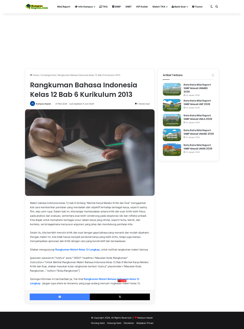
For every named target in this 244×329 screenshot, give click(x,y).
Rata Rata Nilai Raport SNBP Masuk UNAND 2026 (199, 132)
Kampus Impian (43, 104)
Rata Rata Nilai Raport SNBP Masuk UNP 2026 (197, 102)
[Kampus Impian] (37, 6)
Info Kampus (85, 6)
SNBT (128, 6)
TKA (105, 6)
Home (35, 75)
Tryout (198, 6)
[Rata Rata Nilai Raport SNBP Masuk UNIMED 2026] (172, 89)
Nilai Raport (63, 6)
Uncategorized (48, 75)
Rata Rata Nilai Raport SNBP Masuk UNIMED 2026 (197, 88)
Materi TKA (159, 6)
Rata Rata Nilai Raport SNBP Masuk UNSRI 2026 (198, 146)
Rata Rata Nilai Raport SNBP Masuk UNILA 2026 (198, 117)
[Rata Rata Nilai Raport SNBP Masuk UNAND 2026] (172, 135)
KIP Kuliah (142, 6)
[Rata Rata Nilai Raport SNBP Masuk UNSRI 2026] (172, 149)
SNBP (117, 6)
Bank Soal (180, 6)
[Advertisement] (122, 305)
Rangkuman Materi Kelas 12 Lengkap (77, 249)
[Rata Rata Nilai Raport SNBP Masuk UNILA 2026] (172, 120)
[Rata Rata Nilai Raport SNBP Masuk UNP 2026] (172, 105)
